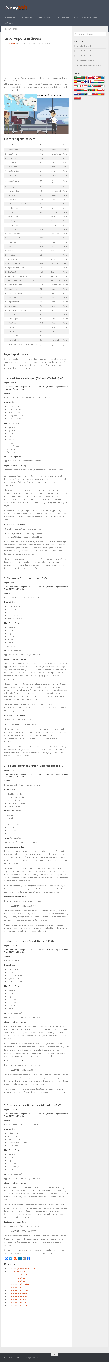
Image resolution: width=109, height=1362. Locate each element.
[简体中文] (75, 99)
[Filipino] (92, 95)
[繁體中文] (79, 99)
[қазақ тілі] (89, 87)
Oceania (76, 18)
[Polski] (85, 91)
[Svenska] (82, 95)
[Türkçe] (96, 95)
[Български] (79, 79)
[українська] (99, 95)
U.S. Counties (8, 23)
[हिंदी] (96, 83)
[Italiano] (79, 87)
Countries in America (62, 18)
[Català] (85, 79)
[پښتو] (89, 91)
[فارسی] (82, 83)
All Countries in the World (91, 18)
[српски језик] (79, 95)
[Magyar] (103, 83)
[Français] (89, 83)
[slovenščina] (75, 95)
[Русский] (99, 91)
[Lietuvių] (96, 87)
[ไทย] (89, 95)
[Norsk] (75, 91)
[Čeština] (89, 79)
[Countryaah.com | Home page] (16, 7)
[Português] (92, 91)
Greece (15, 29)
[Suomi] (85, 83)
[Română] (96, 91)
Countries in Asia (26, 18)
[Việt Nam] (103, 95)
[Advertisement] (36, 61)
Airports (8, 29)
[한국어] (92, 87)
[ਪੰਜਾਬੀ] (82, 91)
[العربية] (75, 79)
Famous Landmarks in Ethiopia (86, 51)
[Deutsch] (99, 79)
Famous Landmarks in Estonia (85, 56)
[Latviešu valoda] (99, 87)
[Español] (75, 83)
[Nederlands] (79, 91)
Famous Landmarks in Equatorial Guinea (89, 66)
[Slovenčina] (103, 91)
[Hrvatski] (99, 83)
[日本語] (82, 87)
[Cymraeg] (92, 79)
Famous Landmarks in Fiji (84, 46)
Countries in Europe (43, 18)
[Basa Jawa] (85, 87)
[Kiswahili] (85, 95)
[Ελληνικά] (103, 79)
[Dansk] (96, 79)
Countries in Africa (10, 18)
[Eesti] (79, 83)
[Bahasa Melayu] (103, 87)
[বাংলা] (82, 79)
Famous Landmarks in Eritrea (85, 61)
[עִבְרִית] (92, 83)
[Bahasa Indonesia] (75, 87)
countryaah (10, 44)
